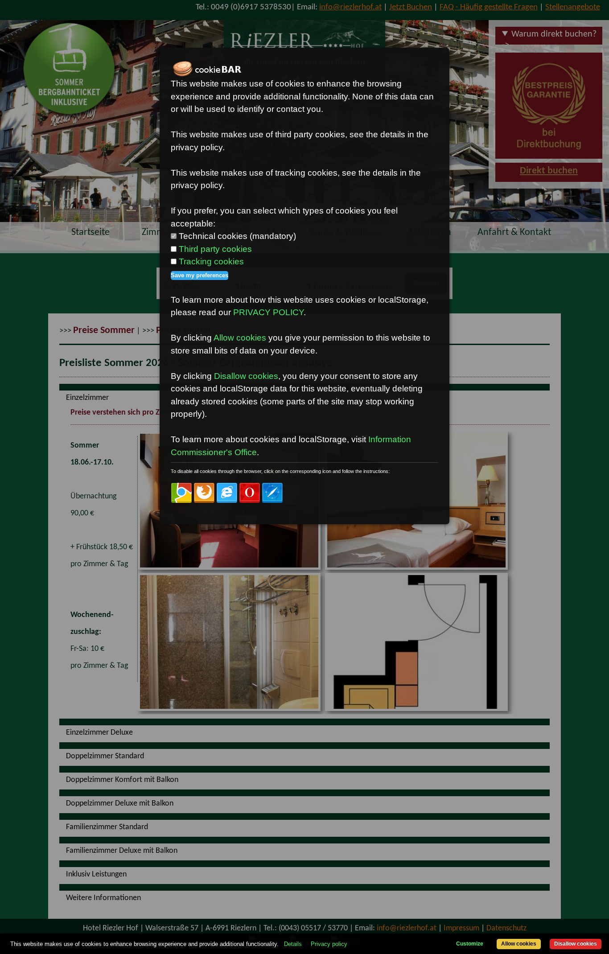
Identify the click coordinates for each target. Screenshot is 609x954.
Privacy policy (329, 944)
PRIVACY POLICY (268, 312)
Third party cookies (215, 249)
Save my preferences (199, 275)
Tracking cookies (211, 261)
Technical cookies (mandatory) (237, 236)
